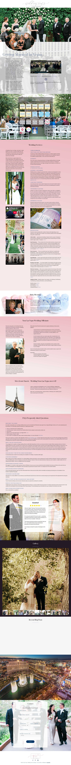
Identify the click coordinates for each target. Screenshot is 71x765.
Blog (48, 12)
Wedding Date (23, 723)
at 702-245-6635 (54, 76)
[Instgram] (38, 760)
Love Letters (37, 12)
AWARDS (17, 12)
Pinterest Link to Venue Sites (37, 168)
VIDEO (44, 239)
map (27, 432)
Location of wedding (24, 729)
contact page (39, 76)
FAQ (31, 12)
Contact (53, 12)
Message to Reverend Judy (25, 733)
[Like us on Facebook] (32, 760)
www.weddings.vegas (32, 437)
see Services (10, 90)
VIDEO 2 (42, 248)
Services (22, 12)
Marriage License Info (35, 166)
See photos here (30, 694)
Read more (14, 651)
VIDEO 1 (38, 248)
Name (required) (23, 710)
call (45, 79)
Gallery (43, 12)
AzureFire (48, 762)
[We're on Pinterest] (35, 760)
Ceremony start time (34, 723)
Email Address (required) (24, 714)
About (27, 12)
